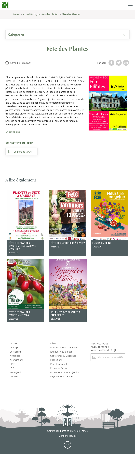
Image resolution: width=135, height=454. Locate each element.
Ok (121, 357)
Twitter (119, 62)
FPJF (12, 364)
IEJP (12, 368)
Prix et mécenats (59, 364)
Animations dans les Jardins (64, 372)
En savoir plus (12, 131)
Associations (16, 359)
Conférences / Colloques (63, 355)
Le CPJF (14, 347)
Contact (14, 376)
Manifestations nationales (64, 347)
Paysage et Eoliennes (61, 376)
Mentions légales (67, 435)
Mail (126, 62)
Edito (53, 343)
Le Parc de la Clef (23, 151)
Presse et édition (59, 368)
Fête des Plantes (71, 14)
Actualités (28, 14)
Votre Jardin (16, 372)
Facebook (111, 62)
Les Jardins (15, 351)
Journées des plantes (47, 14)
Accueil (16, 14)
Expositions (56, 359)
